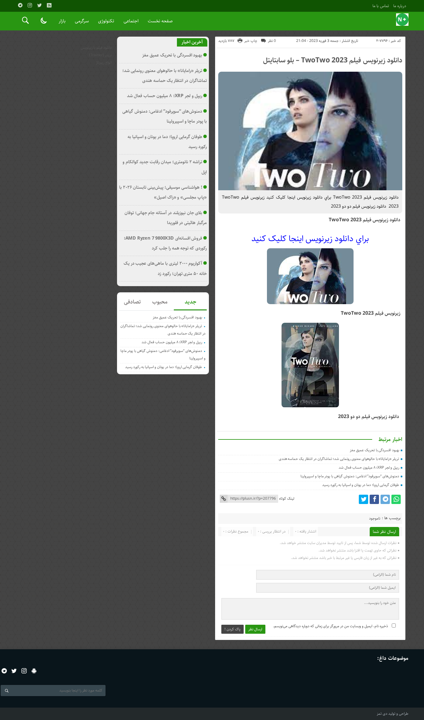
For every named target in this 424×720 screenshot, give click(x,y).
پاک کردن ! (232, 629)
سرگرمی (82, 21)
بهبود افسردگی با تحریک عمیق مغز (374, 450)
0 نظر (272, 41)
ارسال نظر (255, 629)
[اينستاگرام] (29, 5)
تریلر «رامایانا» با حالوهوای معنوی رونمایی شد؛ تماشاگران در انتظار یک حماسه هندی (339, 459)
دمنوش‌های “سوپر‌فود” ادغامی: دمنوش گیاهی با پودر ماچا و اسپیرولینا (349, 476)
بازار (62, 21)
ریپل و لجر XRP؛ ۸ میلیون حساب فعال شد (369, 467)
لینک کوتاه (286, 499)
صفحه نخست (160, 21)
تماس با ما (380, 6)
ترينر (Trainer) (100, 55)
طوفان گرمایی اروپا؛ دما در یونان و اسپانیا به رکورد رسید (360, 485)
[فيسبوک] (374, 499)
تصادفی (132, 302)
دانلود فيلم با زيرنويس (96, 48)
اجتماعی (131, 21)
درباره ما (399, 6)
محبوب (160, 302)
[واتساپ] (396, 499)
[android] (34, 671)
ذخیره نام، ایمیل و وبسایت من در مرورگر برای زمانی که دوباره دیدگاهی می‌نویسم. (330, 626)
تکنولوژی (106, 21)
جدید (190, 302)
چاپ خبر (250, 41)
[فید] (49, 5)
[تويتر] (39, 5)
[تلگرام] (20, 5)
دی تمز (382, 714)
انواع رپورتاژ (104, 62)
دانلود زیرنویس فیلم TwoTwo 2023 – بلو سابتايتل (332, 60)
